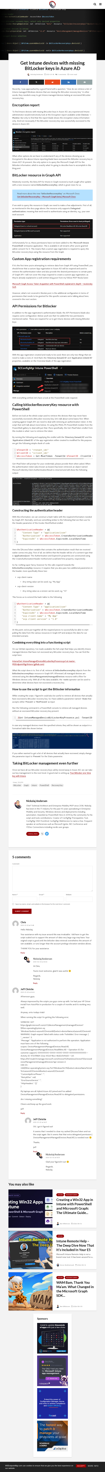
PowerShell (44, 785)
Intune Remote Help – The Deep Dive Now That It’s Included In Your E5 (75, 1245)
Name (15, 894)
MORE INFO (93, 1466)
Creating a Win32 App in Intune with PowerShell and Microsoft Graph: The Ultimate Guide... (74, 1206)
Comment (15, 864)
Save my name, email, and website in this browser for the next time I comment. (42, 904)
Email (41, 894)
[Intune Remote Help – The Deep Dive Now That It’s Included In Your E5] (30, 1250)
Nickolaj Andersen (36, 74)
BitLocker (17, 785)
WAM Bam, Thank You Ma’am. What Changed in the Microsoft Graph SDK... (75, 1289)
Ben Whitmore (65, 1224)
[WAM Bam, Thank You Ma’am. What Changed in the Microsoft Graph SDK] (30, 1291)
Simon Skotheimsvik (67, 1265)
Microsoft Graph (71, 1195)
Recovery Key (57, 785)
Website (68, 894)
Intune (34, 785)
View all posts (32, 834)
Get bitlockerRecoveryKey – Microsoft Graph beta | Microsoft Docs (46, 196)
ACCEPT (81, 1466)
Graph (26, 785)
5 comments (61, 74)
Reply (23, 953)
